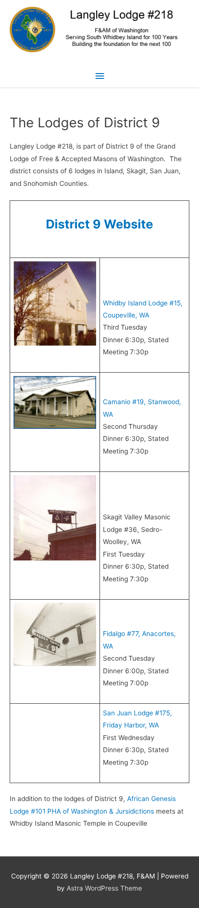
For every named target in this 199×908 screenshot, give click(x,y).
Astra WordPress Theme (104, 888)
